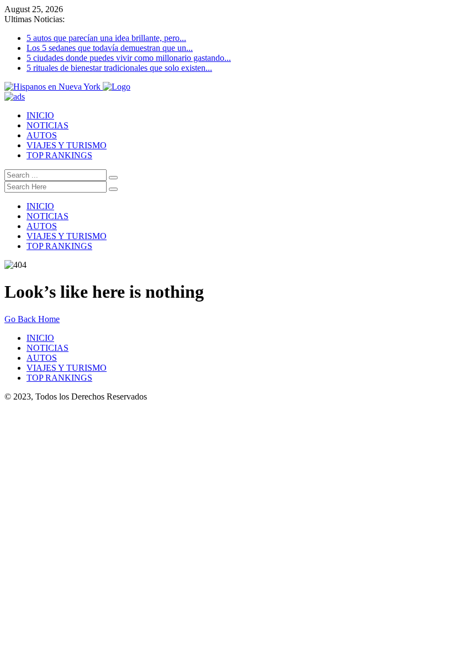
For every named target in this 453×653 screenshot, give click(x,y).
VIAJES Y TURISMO (67, 145)
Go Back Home (32, 319)
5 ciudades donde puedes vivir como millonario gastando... (129, 58)
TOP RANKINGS (59, 155)
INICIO (40, 115)
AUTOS (42, 135)
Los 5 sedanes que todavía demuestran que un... (110, 48)
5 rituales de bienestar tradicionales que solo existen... (119, 67)
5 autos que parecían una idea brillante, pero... (106, 38)
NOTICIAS (48, 125)
